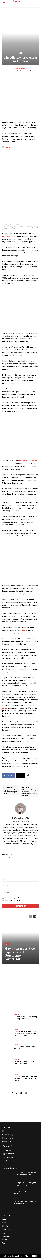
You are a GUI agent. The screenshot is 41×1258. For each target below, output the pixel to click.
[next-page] (34, 916)
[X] (4, 1161)
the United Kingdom (19, 594)
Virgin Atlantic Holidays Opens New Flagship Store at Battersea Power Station (25, 1078)
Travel (16, 1029)
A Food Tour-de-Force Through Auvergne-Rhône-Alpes (26, 1018)
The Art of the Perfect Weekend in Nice (25, 1047)
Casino (25, 630)
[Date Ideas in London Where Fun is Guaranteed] (7, 1063)
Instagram (10, 1154)
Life (20, 53)
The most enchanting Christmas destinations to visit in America (29, 792)
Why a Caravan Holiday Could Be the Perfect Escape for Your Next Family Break (25, 1033)
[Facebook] (4, 1150)
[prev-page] (30, 916)
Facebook (10, 1150)
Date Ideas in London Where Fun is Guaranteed (24, 1062)
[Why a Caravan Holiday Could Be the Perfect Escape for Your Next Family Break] (7, 1033)
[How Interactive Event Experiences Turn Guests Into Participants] (20, 938)
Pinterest (9, 1157)
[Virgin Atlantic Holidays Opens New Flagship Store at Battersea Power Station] (7, 1078)
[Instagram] (4, 1154)
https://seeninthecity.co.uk (20, 821)
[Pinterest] (4, 1157)
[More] (28, 775)
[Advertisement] (20, 98)
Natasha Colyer (21, 68)
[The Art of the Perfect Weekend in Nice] (7, 1048)
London (16, 1015)
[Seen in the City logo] (20, 3)
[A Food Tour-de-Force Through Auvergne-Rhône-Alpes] (7, 1018)
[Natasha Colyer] (20, 808)
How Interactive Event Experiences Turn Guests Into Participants (20, 953)
